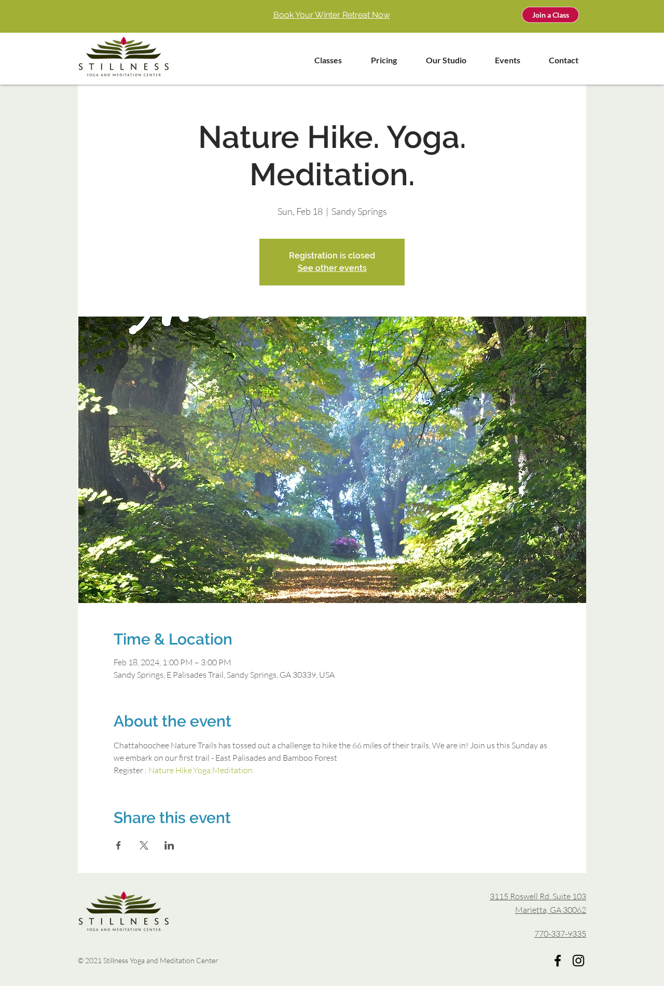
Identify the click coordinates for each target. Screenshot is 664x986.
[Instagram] (578, 960)
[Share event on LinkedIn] (169, 845)
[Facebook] (557, 960)
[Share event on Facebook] (118, 845)
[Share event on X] (144, 845)
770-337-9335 (560, 933)
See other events (332, 268)
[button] (321, 60)
